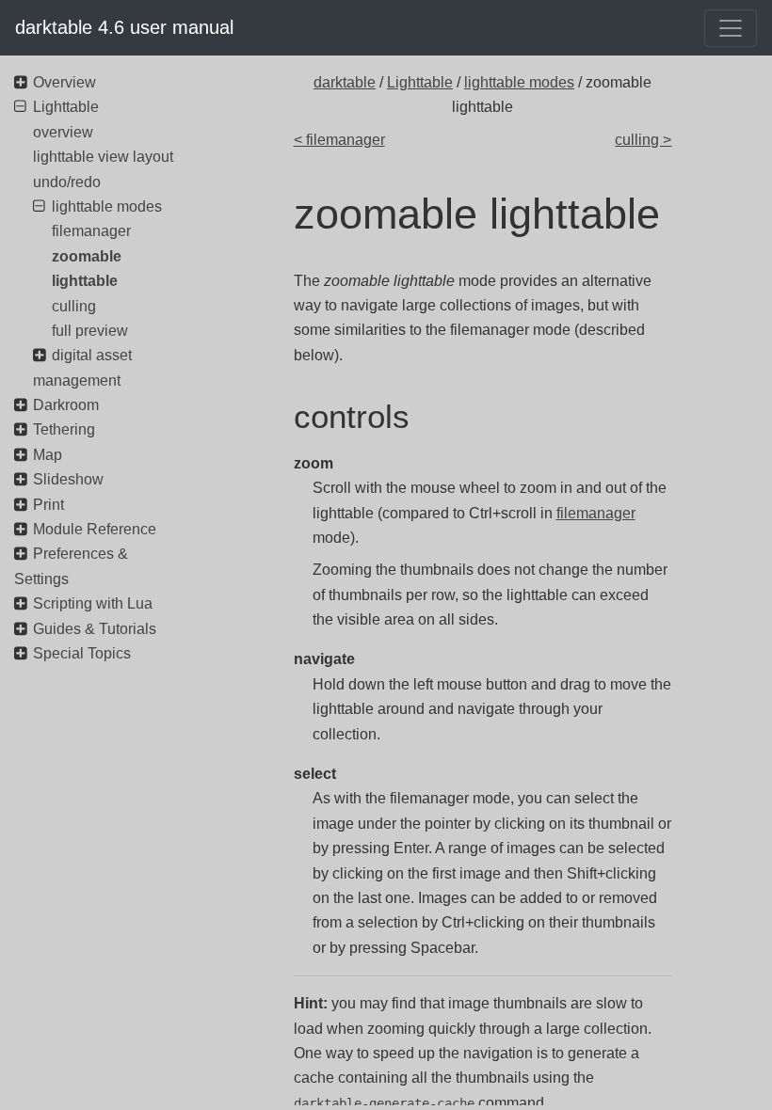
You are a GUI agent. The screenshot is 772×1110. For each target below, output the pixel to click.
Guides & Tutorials (94, 629)
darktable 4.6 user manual (124, 27)
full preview (90, 331)
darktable (345, 82)
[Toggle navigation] (730, 28)
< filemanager (339, 140)
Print (48, 505)
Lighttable (420, 82)
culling (74, 306)
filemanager (595, 513)
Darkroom (66, 405)
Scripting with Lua (93, 603)
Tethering (64, 429)
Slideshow (68, 479)
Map (47, 455)
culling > (643, 140)
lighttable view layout (103, 157)
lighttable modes (519, 82)
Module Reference (94, 529)
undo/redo (67, 182)
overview (63, 132)
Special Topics (82, 653)
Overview (64, 82)
